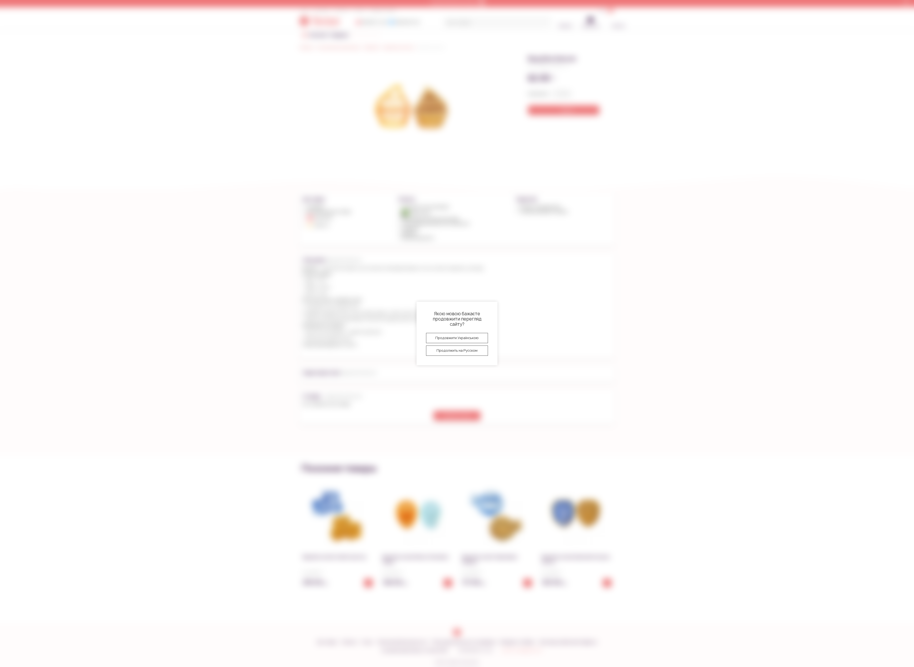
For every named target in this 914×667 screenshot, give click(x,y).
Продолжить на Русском (457, 350)
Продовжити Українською (457, 338)
